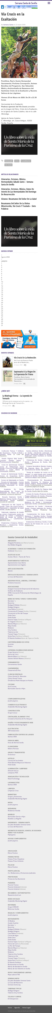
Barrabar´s (12, 601)
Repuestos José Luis (14, 895)
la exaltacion (25, 161)
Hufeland (11, 551)
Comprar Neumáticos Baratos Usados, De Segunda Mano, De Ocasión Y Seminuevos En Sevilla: (38, 468)
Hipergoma (11, 835)
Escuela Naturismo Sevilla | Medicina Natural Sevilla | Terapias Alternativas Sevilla (12, 498)
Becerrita (11, 603)
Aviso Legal (26, 1008)
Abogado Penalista (14, 543)
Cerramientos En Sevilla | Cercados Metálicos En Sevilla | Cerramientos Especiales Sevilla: (38, 502)
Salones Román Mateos (16, 658)
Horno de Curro (13, 654)
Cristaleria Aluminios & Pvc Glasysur (20, 719)
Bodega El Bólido (13, 605)
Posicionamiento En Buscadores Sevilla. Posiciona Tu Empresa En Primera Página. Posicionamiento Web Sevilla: (38, 482)
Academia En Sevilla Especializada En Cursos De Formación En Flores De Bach (12, 491)
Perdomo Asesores (14, 583)
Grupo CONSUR (13, 907)
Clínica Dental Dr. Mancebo (17, 676)
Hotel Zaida (12, 765)
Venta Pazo (11, 636)
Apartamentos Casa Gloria (17, 563)
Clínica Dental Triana (15, 678)
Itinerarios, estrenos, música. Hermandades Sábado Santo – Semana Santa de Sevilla (17, 182)
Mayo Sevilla (12, 626)
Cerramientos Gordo (15, 664)
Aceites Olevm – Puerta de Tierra (19, 557)
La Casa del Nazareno (15, 577)
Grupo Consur (12, 713)
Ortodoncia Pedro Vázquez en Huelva (20, 680)
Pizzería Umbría (13, 889)
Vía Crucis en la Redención (25, 357)
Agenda (17, 1008)
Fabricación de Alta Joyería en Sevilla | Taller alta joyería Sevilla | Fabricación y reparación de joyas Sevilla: (12, 507)
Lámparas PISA (13, 773)
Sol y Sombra (12, 630)
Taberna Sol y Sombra (15, 954)
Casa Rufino (12, 609)
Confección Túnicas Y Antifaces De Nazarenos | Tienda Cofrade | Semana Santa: (12, 452)
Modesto (11, 628)
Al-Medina (11, 921)
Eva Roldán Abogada (15, 545)
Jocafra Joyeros (13, 701)
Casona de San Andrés (15, 760)
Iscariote (11, 644)
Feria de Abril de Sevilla (16, 743)
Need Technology (14, 779)
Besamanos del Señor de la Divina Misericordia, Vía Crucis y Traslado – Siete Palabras (18, 206)
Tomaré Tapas (13, 634)
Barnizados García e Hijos (16, 688)
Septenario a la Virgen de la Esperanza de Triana (24, 373)
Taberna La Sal (13, 632)
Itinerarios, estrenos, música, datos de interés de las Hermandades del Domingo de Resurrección (18, 192)
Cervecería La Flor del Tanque (18, 613)
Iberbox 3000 (12, 737)
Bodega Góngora (13, 607)
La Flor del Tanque (14, 946)
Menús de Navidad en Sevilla (17, 966)
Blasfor (10, 571)
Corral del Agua (13, 935)
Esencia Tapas (13, 620)
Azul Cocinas (12, 686)
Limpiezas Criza (13, 791)
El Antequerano (13, 999)
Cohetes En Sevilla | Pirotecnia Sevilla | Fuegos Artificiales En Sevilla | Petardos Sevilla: (38, 495)
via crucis (8, 165)
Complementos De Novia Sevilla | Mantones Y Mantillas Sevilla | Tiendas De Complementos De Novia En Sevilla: (38, 516)
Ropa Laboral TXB (14, 975)
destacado (8, 161)
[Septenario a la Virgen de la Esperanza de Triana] (7, 381)
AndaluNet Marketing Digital (17, 707)
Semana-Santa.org (14, 985)
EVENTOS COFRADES (7, 353)
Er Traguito (11, 622)
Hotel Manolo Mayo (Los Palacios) (19, 763)
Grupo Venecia (13, 652)
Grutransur (11, 755)
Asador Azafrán (13, 923)
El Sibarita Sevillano (14, 638)
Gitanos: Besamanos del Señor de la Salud (19, 198)
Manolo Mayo (12, 624)
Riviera (10, 646)
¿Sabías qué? (5, 391)
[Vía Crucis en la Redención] (7, 367)
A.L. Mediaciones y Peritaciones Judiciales (22, 873)
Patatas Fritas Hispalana (16, 859)
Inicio (10, 1008)
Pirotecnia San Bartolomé (16, 879)
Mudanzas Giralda (14, 811)
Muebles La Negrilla (14, 819)
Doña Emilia (12, 617)
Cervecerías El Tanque (15, 611)
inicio (17, 161)
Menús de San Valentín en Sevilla (19, 969)
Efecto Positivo (13, 853)
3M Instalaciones (13, 731)
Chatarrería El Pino (14, 670)
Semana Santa (8, 25)
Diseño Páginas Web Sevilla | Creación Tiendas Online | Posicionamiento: (12, 460)
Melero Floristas (13, 749)
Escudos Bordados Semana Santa (19, 825)
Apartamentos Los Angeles (17, 565)
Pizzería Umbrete (14, 887)
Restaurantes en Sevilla (16, 964)
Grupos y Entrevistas (15, 797)
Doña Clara (11, 615)
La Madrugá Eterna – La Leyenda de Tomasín (17, 397)
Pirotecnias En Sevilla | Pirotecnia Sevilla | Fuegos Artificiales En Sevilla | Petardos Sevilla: (38, 508)
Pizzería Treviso (13, 885)
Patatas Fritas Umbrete (15, 861)
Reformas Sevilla (13, 909)
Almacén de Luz (13, 771)
